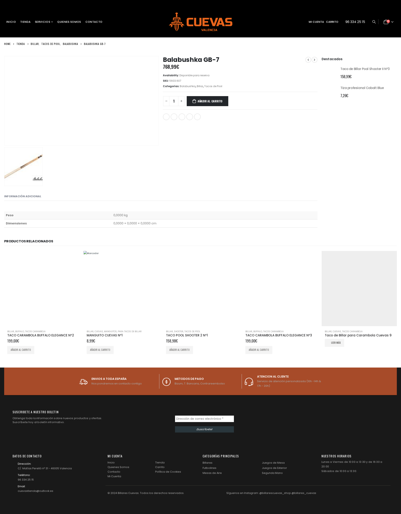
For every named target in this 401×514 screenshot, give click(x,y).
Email (197, 116)
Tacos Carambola (35, 331)
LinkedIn (182, 116)
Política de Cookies (168, 471)
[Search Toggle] (374, 22)
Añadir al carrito (210, 101)
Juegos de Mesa (273, 462)
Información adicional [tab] (22, 196)
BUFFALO (19, 331)
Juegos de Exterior (274, 468)
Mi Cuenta (114, 476)
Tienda (25, 22)
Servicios (42, 22)
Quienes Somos (69, 22)
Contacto (94, 22)
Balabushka (187, 86)
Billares (207, 462)
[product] (329, 72)
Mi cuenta (316, 22)
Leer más (336, 342)
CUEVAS (99, 331)
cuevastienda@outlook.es (35, 491)
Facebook (166, 116)
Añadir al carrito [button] (21, 349)
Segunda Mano (272, 473)
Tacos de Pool (213, 86)
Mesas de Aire (212, 473)
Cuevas (337, 331)
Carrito (332, 22)
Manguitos (110, 331)
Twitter (174, 116)
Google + (189, 116)
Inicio (11, 22)
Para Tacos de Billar (130, 331)
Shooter (178, 331)
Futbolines (209, 468)
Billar (200, 86)
